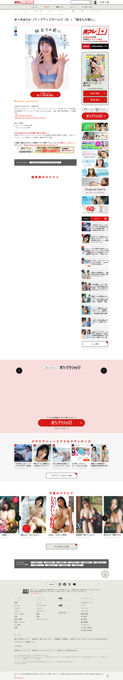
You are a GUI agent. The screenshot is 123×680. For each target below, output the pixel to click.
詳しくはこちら (19, 677)
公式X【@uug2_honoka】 (23, 115)
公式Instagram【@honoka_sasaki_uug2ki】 (29, 118)
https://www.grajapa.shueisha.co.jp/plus (40, 145)
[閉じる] (108, 676)
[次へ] (105, 518)
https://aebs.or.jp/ (35, 593)
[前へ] (18, 518)
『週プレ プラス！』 (66, 143)
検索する (90, 2)
